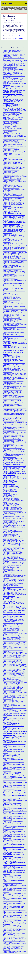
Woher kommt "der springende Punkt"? (13, 623)
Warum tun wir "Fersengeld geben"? (12, 397)
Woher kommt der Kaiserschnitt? (11, 679)
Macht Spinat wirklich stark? (10, 106)
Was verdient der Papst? (9, 520)
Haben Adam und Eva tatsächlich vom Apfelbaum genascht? (12, 74)
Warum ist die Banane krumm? (11, 279)
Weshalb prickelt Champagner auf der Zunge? (14, 543)
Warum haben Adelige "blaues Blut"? (12, 213)
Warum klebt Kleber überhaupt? (11, 320)
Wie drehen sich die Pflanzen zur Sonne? (13, 547)
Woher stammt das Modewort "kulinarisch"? (14, 937)
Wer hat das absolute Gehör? (10, 534)
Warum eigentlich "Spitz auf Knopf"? (12, 162)
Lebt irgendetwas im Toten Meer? (11, 101)
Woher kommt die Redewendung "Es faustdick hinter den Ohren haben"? (15, 827)
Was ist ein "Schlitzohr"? (9, 482)
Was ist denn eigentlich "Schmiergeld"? (13, 469)
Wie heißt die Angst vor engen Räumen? (13, 558)
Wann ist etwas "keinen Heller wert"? (12, 128)
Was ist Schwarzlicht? (8, 496)
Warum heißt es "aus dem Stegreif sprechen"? (14, 247)
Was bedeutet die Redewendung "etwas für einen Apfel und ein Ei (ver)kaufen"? (14, 455)
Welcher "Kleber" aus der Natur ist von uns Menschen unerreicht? (14, 526)
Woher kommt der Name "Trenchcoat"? (13, 688)
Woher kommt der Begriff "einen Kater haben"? (15, 664)
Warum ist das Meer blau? (9, 274)
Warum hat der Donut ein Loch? (11, 234)
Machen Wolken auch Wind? (10, 105)
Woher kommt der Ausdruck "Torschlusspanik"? (15, 654)
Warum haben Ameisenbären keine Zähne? (14, 215)
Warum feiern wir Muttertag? (10, 172)
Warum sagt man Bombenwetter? (11, 368)
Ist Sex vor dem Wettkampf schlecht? (12, 94)
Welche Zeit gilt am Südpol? (10, 524)
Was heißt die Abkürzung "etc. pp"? (12, 464)
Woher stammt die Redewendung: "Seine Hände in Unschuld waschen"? (13, 946)
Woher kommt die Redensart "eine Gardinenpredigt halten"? (11, 724)
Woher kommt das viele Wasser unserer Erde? (14, 641)
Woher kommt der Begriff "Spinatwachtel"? (14, 672)
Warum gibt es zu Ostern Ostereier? (12, 200)
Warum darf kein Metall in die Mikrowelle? (13, 159)
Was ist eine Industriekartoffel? (10, 491)
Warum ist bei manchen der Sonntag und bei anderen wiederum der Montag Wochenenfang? (15, 272)
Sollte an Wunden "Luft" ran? (10, 122)
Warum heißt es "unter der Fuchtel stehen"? (14, 258)
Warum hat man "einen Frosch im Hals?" (13, 239)
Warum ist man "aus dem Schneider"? (12, 298)
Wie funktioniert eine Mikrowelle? (11, 557)
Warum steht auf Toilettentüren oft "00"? (13, 388)
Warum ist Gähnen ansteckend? (11, 296)
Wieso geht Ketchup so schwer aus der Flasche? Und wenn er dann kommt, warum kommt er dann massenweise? (14, 584)
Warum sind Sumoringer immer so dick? (13, 383)
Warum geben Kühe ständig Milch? (12, 179)
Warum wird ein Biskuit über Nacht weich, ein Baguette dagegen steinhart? (14, 433)
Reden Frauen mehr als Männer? (11, 112)
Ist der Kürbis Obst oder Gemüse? (11, 88)
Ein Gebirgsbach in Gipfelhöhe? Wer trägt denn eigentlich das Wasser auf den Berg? (15, 61)
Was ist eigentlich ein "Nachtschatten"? (13, 477)
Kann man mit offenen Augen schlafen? (13, 99)
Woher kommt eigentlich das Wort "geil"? (13, 928)
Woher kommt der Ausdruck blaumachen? (13, 656)
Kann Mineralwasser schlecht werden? (13, 100)
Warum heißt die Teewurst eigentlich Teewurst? (15, 245)
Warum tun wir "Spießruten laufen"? (12, 399)
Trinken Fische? (7, 127)
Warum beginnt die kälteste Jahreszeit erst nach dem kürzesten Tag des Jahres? (15, 141)
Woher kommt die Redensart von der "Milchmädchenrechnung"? (12, 755)
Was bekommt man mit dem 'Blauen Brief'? (14, 458)
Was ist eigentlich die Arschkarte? (11, 476)
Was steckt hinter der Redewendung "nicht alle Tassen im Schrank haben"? (15, 513)
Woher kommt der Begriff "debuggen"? (12, 663)
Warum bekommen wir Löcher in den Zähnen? (14, 143)
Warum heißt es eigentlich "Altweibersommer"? (15, 260)
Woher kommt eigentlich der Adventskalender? (15, 929)
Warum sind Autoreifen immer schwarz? (13, 377)
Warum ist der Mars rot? (9, 278)
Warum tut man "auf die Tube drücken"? (13, 403)
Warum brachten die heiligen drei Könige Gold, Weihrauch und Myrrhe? (15, 152)
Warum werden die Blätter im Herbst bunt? (13, 421)
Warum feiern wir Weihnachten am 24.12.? (13, 175)
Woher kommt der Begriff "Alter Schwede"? (14, 657)
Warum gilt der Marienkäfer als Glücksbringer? (14, 209)
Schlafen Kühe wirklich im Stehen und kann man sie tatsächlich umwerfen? (14, 114)
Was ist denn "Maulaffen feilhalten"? (12, 468)
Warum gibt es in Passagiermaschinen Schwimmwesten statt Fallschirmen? (12, 195)
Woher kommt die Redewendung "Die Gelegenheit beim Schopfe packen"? (12, 804)
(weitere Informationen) (20, 9)
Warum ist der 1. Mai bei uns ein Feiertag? (13, 275)
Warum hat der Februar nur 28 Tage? (12, 235)
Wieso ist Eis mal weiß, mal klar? (11, 592)
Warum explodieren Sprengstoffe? (11, 166)
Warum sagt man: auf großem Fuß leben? (13, 369)
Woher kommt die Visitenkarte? (11, 925)
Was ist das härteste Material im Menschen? (14, 467)
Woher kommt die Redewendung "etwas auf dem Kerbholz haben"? (14, 832)
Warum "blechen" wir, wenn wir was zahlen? (14, 135)
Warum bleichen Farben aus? (10, 150)
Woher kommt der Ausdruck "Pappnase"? (13, 652)
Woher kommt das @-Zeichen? (11, 629)
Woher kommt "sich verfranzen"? (11, 626)
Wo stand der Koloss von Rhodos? (12, 612)
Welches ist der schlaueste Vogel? (11, 530)
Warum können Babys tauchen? (11, 325)
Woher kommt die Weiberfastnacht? (12, 926)
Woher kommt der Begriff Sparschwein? (13, 674)
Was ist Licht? (6, 493)
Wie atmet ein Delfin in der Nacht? (11, 545)
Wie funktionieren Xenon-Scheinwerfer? (13, 552)
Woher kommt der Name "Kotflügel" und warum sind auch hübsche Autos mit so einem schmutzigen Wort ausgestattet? (15, 683)
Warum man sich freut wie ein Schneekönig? (14, 342)
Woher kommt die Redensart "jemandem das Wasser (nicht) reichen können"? (14, 737)
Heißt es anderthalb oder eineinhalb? (12, 79)
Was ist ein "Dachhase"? (9, 480)
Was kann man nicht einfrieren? (11, 498)
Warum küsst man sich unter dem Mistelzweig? (15, 324)
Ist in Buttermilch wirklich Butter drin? (12, 92)
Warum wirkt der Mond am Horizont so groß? (14, 441)
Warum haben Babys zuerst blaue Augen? (13, 216)
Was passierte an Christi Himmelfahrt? (12, 504)
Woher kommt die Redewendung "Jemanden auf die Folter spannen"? (14, 868)
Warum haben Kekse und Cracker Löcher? (14, 221)
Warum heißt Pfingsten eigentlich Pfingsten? (14, 261)
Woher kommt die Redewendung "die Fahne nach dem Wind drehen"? (14, 796)
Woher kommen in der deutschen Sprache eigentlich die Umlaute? (13, 621)
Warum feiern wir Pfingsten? (10, 173)
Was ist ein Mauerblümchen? (10, 486)
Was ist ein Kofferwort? (9, 485)
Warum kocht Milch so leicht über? (11, 321)
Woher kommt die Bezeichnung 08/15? (13, 701)
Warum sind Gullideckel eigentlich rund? (13, 381)
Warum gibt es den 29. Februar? (11, 188)
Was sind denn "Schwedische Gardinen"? (13, 507)
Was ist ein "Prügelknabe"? (10, 481)
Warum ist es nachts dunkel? (10, 294)
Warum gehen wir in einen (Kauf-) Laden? (13, 50)
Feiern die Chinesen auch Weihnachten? (13, 63)
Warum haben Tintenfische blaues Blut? (13, 227)
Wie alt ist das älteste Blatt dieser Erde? (13, 544)
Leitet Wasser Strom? (8, 103)
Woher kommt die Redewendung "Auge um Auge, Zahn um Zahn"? (14, 768)
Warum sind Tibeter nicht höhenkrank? (12, 385)
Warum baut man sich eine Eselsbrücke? (13, 139)
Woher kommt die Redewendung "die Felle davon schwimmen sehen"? (14, 798)
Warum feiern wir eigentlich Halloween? (13, 168)
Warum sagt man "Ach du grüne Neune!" (13, 356)
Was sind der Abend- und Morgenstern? (13, 508)
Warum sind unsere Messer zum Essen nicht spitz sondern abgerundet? (14, 387)
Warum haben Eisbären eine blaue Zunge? (14, 217)
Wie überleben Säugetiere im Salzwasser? (14, 579)
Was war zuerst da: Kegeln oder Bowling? (13, 521)
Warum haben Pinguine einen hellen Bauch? (14, 225)
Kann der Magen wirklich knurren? (11, 97)
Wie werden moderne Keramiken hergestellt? (14, 575)
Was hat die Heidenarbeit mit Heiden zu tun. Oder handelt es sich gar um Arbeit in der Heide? (14, 462)
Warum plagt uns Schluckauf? (10, 346)
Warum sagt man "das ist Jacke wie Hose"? (14, 363)
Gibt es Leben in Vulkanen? (10, 67)
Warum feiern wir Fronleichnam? (11, 170)
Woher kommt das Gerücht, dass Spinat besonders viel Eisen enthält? (13, 631)
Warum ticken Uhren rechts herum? (12, 391)
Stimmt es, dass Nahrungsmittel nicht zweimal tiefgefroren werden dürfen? (14, 125)
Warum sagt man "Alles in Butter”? (11, 357)
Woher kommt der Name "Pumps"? (12, 686)
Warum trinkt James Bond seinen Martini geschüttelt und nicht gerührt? (13, 394)
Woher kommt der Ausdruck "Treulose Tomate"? (15, 655)
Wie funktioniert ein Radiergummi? (12, 554)
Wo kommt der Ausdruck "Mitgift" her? (12, 606)
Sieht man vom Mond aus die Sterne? (12, 119)
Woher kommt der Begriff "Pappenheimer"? (14, 669)
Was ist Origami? (7, 495)
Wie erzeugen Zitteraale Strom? (11, 549)
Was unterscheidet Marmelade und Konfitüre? (14, 518)
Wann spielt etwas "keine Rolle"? (11, 134)
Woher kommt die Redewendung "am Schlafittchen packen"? (12, 757)
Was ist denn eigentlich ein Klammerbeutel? (14, 471)
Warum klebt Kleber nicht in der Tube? (12, 319)
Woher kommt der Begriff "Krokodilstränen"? (14, 665)
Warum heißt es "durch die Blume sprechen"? (14, 251)
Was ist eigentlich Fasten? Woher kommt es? (14, 478)
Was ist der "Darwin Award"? (10, 472)
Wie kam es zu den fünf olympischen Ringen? (14, 563)
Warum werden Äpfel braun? (10, 428)
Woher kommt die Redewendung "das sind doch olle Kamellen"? (14, 788)
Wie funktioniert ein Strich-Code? (11, 556)
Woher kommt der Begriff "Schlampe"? (12, 670)
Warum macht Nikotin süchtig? (10, 338)
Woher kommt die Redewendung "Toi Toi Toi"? (15, 906)
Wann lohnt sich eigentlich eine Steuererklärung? (11, 132)
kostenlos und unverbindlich (16, 35)
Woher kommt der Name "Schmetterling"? (13, 687)
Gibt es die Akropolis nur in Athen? (11, 64)
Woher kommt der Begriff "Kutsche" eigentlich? (15, 666)
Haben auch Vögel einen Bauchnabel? (13, 78)
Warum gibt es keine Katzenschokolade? (13, 197)
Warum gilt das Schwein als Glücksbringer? (14, 203)
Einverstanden (11, 9)
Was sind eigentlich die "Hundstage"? (12, 511)
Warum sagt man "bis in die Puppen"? (12, 359)
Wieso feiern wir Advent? (9, 581)
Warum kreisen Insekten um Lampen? (12, 323)
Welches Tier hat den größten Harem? (12, 531)
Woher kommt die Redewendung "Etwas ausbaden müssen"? (13, 840)
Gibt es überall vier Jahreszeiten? (11, 72)
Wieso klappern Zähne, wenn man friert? (13, 593)
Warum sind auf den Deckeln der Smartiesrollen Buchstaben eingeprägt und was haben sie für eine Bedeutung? (15, 374)
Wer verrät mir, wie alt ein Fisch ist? (12, 542)
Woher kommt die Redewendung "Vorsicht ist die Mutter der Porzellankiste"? (14, 918)
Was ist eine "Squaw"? (9, 490)
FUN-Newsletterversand (17, 38)
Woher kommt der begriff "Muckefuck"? (13, 668)
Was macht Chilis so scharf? (10, 503)
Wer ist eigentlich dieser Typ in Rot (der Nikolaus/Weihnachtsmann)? (13, 538)
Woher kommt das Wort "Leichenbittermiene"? (14, 642)
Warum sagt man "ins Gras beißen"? (12, 366)
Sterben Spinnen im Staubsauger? (12, 123)
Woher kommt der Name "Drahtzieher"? (13, 681)
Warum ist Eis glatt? (8, 293)
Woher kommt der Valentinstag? (11, 700)
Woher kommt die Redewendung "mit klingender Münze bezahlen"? (12, 883)
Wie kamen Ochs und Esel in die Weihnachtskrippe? (11, 568)
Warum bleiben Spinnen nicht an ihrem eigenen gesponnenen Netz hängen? (15, 147)
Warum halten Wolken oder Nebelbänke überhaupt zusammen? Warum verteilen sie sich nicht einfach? (14, 232)
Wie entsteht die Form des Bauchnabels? (13, 548)
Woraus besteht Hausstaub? (10, 952)
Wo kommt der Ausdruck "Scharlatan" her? (14, 607)
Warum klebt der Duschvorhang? (11, 314)
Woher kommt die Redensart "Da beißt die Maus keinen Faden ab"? (13, 703)
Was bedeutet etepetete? (9, 457)
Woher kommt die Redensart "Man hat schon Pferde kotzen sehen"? (14, 742)
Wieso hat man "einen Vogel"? (10, 590)
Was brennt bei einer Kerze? (10, 459)
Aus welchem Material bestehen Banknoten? (14, 54)
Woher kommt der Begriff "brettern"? (12, 661)
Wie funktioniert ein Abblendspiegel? (12, 553)
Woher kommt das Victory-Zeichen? (12, 639)
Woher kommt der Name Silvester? (12, 690)
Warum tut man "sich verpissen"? (11, 404)
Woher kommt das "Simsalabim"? (11, 628)
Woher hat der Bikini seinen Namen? (12, 616)
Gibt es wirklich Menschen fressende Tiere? (14, 70)
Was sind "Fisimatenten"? (9, 505)
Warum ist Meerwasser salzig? (10, 302)
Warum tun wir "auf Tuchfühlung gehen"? (13, 396)
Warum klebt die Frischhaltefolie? (11, 318)
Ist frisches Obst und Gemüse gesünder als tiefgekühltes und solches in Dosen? (14, 91)
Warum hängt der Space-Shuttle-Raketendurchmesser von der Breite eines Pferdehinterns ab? (13, 266)
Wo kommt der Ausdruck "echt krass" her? (13, 602)
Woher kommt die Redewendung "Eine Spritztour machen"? (13, 816)
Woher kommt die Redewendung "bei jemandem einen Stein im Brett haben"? (13, 773)
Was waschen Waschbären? (10, 522)
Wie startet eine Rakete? (9, 572)
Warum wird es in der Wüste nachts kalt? (13, 435)
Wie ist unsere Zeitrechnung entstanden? (13, 562)
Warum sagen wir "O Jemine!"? (11, 355)
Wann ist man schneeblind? (10, 130)
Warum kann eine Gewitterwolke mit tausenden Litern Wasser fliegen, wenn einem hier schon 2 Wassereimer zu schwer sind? (15, 310)
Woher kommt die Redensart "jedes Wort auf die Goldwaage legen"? (14, 734)
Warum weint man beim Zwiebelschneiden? (14, 413)
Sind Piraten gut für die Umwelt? (11, 121)
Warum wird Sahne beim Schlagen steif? (13, 440)
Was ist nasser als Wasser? (10, 494)
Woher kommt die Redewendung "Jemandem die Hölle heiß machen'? (14, 858)
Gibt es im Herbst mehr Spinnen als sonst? (14, 65)
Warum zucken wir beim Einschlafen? (12, 448)
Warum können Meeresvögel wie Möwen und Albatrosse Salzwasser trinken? (14, 327)
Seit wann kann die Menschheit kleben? (13, 115)
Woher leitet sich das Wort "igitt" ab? (12, 935)
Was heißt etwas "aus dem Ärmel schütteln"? (14, 466)
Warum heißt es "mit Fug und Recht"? (12, 256)
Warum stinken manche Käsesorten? (12, 390)
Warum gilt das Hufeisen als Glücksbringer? (14, 202)
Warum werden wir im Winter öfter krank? (13, 427)
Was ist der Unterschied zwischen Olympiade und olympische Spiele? (14, 474)
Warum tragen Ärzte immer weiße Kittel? (13, 392)
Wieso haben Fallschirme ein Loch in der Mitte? (15, 589)
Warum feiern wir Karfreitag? (10, 171)
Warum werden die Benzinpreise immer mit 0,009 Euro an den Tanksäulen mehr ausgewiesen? (14, 418)
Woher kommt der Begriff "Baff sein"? (12, 660)
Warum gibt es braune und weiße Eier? (13, 186)
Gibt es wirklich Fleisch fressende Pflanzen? (14, 69)
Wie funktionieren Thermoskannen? (12, 551)
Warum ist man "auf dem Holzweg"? (12, 297)
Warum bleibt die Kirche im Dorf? (11, 149)
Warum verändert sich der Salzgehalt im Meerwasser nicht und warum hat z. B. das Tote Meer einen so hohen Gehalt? (15, 411)
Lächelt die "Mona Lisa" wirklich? (11, 104)
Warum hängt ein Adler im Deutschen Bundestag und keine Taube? (12, 269)
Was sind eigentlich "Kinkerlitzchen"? (12, 509)
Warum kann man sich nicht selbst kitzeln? (13, 312)
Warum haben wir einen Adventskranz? (13, 229)
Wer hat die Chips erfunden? (10, 535)
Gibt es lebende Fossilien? (10, 68)
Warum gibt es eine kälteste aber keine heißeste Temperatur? (13, 192)
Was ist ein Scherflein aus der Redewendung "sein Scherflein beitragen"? (14, 488)
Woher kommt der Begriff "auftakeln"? (12, 659)
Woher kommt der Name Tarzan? (11, 691)
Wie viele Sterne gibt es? (9, 574)
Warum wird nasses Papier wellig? (12, 439)
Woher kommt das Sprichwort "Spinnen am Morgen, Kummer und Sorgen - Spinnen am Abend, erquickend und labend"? (14, 637)
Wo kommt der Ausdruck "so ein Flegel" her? (14, 608)
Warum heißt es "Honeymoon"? (11, 255)
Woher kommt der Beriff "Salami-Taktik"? (13, 675)
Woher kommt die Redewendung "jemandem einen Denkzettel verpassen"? (14, 860)
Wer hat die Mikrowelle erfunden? (11, 536)
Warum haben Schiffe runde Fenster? (12, 226)
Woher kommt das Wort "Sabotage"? (12, 643)
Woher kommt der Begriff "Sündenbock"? (13, 673)
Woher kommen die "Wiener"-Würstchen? (13, 619)
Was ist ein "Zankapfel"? (9, 484)
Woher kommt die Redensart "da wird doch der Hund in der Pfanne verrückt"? (15, 711)
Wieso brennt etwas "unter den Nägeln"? (13, 580)
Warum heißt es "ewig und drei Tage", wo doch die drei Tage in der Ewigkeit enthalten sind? (15, 253)
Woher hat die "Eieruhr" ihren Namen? (12, 617)
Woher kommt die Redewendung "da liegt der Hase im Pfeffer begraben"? (14, 775)
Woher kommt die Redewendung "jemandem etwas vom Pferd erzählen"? (14, 865)
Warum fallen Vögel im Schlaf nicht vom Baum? (15, 167)
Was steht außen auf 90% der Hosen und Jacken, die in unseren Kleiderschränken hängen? (13, 516)
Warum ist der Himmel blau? (10, 276)
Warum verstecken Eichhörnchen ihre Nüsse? (14, 408)
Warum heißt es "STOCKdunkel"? (11, 257)
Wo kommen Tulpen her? (9, 601)
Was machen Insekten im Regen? (11, 499)
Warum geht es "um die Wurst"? (11, 185)
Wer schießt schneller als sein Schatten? (13, 540)
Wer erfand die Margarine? (10, 533)
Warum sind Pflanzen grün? (10, 382)
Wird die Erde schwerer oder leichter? (12, 599)
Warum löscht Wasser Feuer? (10, 334)
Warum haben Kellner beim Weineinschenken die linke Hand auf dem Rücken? (14, 223)
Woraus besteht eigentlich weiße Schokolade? (15, 951)
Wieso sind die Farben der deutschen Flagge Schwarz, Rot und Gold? (14, 595)
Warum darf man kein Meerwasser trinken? (14, 161)
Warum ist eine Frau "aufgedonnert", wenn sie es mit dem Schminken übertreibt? (14, 286)
